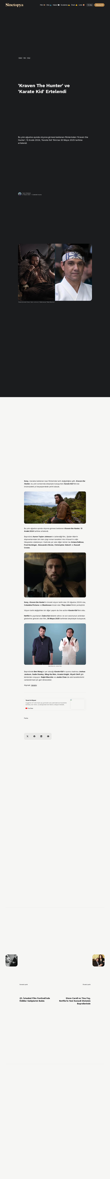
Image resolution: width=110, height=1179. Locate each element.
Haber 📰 (56, 5)
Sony (28, 58)
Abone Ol (99, 5)
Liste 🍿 (82, 5)
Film (25, 58)
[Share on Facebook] (34, 736)
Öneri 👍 (74, 5)
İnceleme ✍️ (65, 5)
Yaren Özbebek (26, 193)
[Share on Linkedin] (41, 736)
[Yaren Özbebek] (19, 194)
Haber (20, 58)
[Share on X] (27, 736)
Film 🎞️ (42, 5)
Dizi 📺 (49, 5)
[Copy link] (48, 736)
